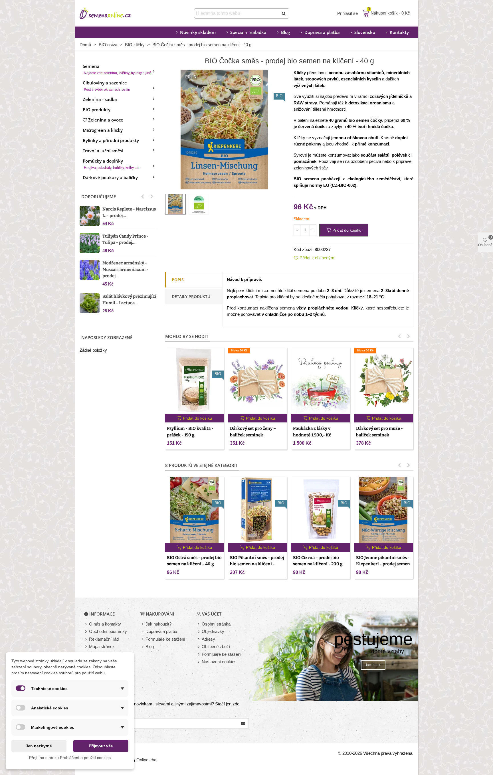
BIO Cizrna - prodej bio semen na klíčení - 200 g (318, 561)
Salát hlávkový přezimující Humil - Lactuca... (129, 299)
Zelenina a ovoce (105, 120)
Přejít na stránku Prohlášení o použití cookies (70, 757)
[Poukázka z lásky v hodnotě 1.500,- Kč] (320, 380)
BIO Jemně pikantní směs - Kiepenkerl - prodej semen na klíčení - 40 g (383, 564)
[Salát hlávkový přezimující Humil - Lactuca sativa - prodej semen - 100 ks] (90, 303)
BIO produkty (96, 109)
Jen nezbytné (39, 746)
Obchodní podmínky (108, 631)
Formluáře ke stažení (221, 654)
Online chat (146, 759)
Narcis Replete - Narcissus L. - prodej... (129, 212)
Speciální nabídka (248, 32)
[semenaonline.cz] (114, 13)
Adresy (208, 639)
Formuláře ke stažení (165, 639)
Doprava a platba (322, 32)
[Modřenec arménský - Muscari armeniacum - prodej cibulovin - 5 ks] (90, 270)
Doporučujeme (98, 196)
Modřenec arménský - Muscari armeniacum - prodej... (125, 269)
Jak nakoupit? (158, 624)
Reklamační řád (104, 639)
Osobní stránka (216, 624)
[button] (142, 196)
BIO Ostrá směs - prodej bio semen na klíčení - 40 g (194, 561)
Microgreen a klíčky (103, 130)
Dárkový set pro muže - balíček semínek (379, 432)
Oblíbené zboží (216, 646)
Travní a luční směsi (103, 150)
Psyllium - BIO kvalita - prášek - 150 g (190, 432)
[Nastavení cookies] (199, 662)
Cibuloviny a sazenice (106, 86)
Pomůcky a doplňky (111, 164)
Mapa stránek (102, 646)
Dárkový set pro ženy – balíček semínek (253, 432)
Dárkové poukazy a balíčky (110, 177)
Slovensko (364, 32)
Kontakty (399, 32)
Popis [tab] (178, 279)
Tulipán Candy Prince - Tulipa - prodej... (125, 239)
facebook (373, 665)
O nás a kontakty (105, 624)
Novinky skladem (198, 32)
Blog (285, 32)
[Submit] (284, 13)
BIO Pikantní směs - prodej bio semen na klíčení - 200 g (257, 564)
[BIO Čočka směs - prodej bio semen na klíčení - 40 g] (225, 128)
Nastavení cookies (219, 661)
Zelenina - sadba (100, 99)
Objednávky (213, 631)
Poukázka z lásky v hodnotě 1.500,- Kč (312, 432)
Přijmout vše (101, 746)
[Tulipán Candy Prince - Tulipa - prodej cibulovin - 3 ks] (90, 243)
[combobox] (237, 13)
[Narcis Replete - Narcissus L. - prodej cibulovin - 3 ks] (90, 216)
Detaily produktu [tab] (191, 296)
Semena (117, 69)
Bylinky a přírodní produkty (111, 140)
